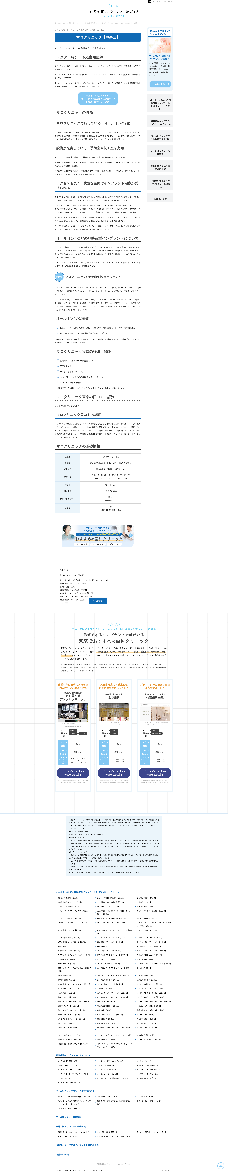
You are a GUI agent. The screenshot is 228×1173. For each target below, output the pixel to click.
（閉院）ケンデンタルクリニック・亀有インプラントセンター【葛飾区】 (114, 1045)
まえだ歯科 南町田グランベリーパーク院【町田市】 (114, 932)
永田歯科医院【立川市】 (146, 906)
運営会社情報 (160, 199)
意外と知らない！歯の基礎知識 (160, 167)
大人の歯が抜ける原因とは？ (108, 1132)
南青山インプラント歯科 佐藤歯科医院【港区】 (114, 975)
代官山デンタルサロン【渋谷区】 (149, 1006)
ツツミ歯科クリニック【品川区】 (70, 930)
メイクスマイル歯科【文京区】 (108, 980)
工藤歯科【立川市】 (144, 902)
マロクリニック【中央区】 (107, 959)
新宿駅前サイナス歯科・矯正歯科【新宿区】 (113, 918)
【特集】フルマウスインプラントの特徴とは (160, 184)
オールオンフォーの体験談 (160, 153)
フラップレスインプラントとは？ (149, 1101)
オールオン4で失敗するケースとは (70, 1082)
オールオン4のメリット (145, 1061)
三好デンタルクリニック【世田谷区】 (151, 997)
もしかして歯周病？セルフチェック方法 (152, 1132)
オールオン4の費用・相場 (67, 1061)
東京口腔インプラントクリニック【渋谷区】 (76, 596)
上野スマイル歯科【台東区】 (147, 980)
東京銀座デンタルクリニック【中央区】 (74, 583)
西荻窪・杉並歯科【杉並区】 (68, 898)
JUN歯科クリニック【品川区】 (108, 988)
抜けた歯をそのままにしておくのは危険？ (73, 1132)
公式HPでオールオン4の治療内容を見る (73, 773)
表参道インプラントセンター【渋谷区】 (73, 1010)
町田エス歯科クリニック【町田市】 (71, 1035)
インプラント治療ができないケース (150, 1069)
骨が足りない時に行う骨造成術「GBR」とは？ (75, 1096)
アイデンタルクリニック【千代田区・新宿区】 (75, 955)
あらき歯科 (63, 603)
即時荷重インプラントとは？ (108, 1096)
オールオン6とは (64, 1078)
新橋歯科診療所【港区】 (146, 975)
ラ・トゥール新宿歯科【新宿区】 (70, 918)
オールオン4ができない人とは (108, 1069)
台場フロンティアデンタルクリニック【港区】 (114, 968)
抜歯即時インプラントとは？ (147, 1096)
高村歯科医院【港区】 (66, 975)
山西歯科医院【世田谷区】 (68, 997)
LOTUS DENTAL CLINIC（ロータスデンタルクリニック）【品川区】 (154, 924)
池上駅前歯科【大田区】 (67, 993)
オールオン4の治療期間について (149, 1065)
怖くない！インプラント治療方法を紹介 (160, 137)
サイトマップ (166, 1170)
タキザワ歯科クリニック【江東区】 (110, 984)
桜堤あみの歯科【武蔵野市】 (68, 1027)
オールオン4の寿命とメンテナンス (110, 1061)
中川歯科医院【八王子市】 (147, 1023)
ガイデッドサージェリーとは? (69, 1108)
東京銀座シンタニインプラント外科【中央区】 (76, 593)
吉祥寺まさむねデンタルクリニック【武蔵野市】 (113, 1029)
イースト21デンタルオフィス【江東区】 (112, 937)
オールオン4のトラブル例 (146, 1078)
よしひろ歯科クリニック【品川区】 (150, 984)
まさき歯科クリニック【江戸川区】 (110, 942)
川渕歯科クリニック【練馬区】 (69, 950)
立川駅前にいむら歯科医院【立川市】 (73, 590)
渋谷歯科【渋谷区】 (104, 1010)
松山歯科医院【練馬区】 (67, 1023)
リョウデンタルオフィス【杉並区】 (110, 1014)
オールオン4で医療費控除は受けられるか (112, 1078)
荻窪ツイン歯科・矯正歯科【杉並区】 (111, 898)
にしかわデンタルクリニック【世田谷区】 (113, 997)
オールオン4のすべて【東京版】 (72, 575)
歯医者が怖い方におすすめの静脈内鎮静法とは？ (113, 1102)
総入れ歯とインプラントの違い (69, 1069)
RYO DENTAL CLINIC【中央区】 (109, 963)
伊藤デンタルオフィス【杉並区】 (70, 1014)
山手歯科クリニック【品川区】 (69, 988)
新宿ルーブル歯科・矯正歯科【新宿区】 (152, 911)
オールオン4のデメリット (67, 1065)
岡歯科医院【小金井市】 (146, 1035)
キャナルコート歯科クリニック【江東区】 (152, 937)
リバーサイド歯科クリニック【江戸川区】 (152, 1039)
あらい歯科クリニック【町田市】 (149, 946)
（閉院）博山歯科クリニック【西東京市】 (73, 1044)
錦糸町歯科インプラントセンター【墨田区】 (74, 984)
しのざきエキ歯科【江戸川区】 (108, 1023)
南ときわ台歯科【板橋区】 (147, 1019)
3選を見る (159, 84)
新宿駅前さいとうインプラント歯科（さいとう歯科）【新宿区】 (114, 912)
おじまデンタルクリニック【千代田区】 (152, 950)
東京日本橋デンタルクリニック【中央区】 (113, 955)
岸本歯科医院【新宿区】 (67, 980)
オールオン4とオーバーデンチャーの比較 (73, 1074)
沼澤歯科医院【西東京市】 (69, 586)
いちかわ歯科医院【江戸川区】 (69, 937)
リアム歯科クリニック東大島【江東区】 (73, 942)
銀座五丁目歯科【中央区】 (68, 963)
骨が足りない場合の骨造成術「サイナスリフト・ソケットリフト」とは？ (74, 1102)
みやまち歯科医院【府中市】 (147, 1027)
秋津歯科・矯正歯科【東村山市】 (70, 1039)
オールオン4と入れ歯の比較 (107, 1074)
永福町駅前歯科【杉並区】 (147, 898)
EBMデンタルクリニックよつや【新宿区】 (73, 911)
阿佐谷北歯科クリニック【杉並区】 (72, 599)
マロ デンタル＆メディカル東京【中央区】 (74, 922)
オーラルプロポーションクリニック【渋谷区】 (154, 1001)
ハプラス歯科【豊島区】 (146, 1014)
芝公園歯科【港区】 (144, 968)
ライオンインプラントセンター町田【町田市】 (114, 1035)
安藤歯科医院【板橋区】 (106, 1019)
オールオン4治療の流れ (106, 1065)
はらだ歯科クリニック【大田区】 (109, 950)
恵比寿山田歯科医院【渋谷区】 (108, 1006)
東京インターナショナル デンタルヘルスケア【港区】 (74, 969)
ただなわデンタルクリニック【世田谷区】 (113, 993)
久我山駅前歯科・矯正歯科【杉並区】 (151, 1010)
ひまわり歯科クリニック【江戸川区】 (151, 955)
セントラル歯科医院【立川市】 (69, 906)
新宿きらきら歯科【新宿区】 (147, 918)
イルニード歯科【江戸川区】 (147, 930)
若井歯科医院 (102, 946)
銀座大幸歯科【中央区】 (146, 959)
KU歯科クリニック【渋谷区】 (69, 1006)
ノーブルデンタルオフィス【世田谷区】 (152, 993)
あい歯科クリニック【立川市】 (108, 906)
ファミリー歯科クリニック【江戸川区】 (152, 942)
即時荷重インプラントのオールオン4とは (160, 122)
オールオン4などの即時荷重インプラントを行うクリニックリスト (84, 580)
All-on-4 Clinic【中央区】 (67, 959)
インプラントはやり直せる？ (68, 1136)
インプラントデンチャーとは (147, 1074)
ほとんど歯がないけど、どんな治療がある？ (113, 1136)
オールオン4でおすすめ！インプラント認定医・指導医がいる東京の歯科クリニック (96, 98)
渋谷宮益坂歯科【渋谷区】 (107, 1001)
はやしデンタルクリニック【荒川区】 (72, 1019)
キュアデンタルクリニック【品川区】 (151, 988)
